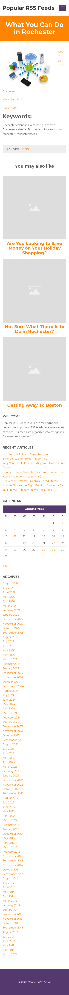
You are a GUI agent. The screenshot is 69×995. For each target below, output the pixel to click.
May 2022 (9, 811)
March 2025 (10, 659)
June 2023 (9, 753)
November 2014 (13, 865)
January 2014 (11, 909)
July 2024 (8, 695)
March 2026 (10, 605)
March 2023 (10, 766)
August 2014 (10, 878)
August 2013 (10, 932)
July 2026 (8, 588)
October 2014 (11, 869)
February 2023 (11, 771)
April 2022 (9, 815)
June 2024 (9, 699)
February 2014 (11, 905)
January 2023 (11, 775)
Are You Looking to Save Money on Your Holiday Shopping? (34, 248)
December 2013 (12, 914)
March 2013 (10, 954)
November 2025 (13, 623)
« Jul (5, 565)
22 (53, 543)
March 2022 (10, 820)
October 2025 (11, 628)
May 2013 (8, 945)
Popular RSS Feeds (28, 8)
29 (53, 549)
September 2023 (13, 740)
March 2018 (10, 847)
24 (6, 549)
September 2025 (13, 632)
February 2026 (11, 610)
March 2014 (10, 900)
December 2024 (13, 673)
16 (63, 536)
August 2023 (10, 744)
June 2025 (9, 646)
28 (43, 549)
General (24, 149)
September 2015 (13, 860)
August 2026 (10, 583)
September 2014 (13, 874)
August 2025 (10, 637)
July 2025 (8, 641)
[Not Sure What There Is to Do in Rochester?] (34, 290)
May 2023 (9, 757)
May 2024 (9, 704)
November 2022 (13, 784)
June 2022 (9, 807)
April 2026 (9, 601)
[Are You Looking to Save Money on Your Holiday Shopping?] (34, 207)
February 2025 (11, 663)
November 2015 (12, 856)
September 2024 (13, 686)
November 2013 (12, 918)
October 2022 (11, 789)
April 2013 (8, 950)
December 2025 (13, 619)
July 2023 (8, 748)
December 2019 (13, 833)
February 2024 (12, 717)
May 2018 (9, 838)
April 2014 (9, 896)
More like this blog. (14, 99)
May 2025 (9, 650)
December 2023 (13, 726)
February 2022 (11, 825)
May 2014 (9, 892)
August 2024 (11, 690)
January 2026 (11, 614)
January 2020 (11, 829)
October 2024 (11, 681)
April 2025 (9, 655)
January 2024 (11, 722)
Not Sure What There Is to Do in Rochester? (34, 329)
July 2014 (8, 883)
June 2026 (9, 592)
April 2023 (9, 762)
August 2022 (10, 798)
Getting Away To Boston (34, 405)
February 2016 (11, 851)
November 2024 (13, 677)
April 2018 (9, 842)
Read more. (10, 107)
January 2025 (11, 668)
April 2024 (9, 708)
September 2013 (13, 927)
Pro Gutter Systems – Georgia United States (30, 481)
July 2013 (8, 936)
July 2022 (8, 802)
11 (15, 536)
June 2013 (9, 941)
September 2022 (13, 793)
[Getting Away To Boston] (34, 369)
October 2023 (11, 735)
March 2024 (10, 713)
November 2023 (13, 731)
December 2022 (13, 780)
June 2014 (9, 887)
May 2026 (9, 596)
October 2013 (11, 923)
